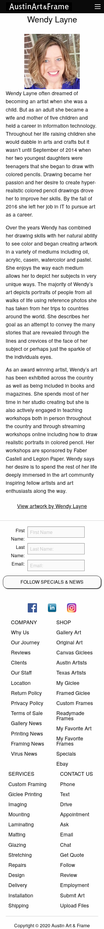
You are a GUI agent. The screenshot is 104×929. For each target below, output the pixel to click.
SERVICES (21, 773)
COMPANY (24, 622)
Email (66, 834)
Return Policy (26, 692)
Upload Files (74, 905)
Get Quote (72, 854)
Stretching (20, 854)
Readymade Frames (70, 715)
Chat (65, 844)
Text (65, 794)
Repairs (17, 864)
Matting (16, 834)
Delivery (17, 884)
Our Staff (21, 672)
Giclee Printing (25, 794)
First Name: (18, 534)
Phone (67, 784)
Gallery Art (68, 632)
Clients (19, 662)
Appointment (74, 814)
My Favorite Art (74, 728)
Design (16, 874)
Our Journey (25, 642)
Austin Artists (71, 662)
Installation (20, 895)
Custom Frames (74, 702)
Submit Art (72, 895)
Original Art (69, 642)
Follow (67, 864)
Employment (74, 884)
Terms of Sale (27, 713)
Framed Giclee (73, 692)
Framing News (27, 743)
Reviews (21, 652)
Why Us (20, 632)
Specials (66, 753)
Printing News (27, 733)
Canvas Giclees (74, 652)
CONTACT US (76, 773)
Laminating (21, 824)
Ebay (62, 763)
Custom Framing (27, 784)
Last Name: (18, 551)
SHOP (63, 622)
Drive (66, 804)
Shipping (18, 905)
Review (68, 874)
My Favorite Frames (69, 741)
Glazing (17, 844)
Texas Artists (71, 672)
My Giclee (67, 682)
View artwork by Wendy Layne (52, 505)
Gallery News (26, 723)
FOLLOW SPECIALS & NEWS (52, 582)
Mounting (19, 814)
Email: (18, 563)
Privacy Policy (27, 702)
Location (21, 682)
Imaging (17, 804)
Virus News (24, 753)
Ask (64, 824)
